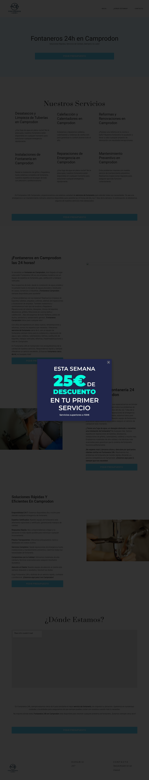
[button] (108, 362)
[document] (74, 390)
